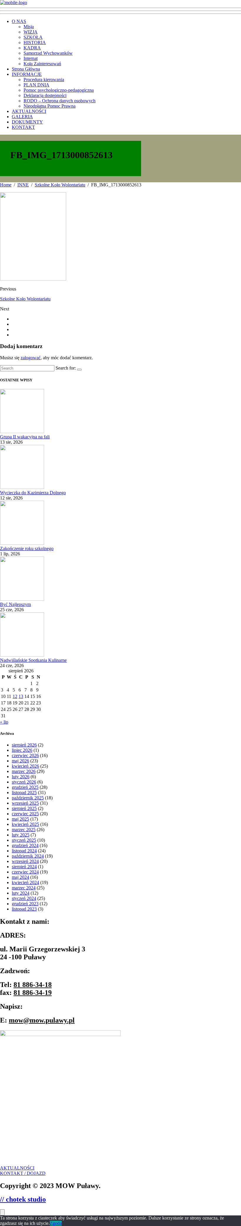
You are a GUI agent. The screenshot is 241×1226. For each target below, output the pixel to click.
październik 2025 (28, 797)
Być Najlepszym (15, 604)
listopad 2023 (24, 908)
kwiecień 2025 (25, 824)
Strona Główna (26, 68)
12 (15, 696)
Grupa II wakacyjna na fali (25, 436)
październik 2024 (28, 855)
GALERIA (22, 116)
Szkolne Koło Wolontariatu (25, 298)
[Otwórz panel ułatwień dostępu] (2, 1212)
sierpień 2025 (24, 808)
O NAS (19, 21)
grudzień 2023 (25, 903)
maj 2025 (20, 818)
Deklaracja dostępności (45, 95)
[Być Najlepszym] (22, 599)
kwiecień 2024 (25, 882)
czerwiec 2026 (25, 755)
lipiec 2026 (22, 750)
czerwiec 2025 (25, 813)
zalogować (31, 357)
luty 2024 (20, 893)
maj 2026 (20, 760)
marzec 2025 (24, 829)
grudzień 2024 (25, 845)
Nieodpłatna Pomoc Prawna (50, 105)
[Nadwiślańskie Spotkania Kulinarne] (22, 654)
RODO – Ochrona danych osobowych (60, 100)
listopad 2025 (24, 792)
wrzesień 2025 (25, 803)
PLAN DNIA (36, 84)
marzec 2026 (24, 771)
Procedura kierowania (44, 79)
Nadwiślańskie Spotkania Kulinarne (33, 660)
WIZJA (31, 31)
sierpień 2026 (24, 744)
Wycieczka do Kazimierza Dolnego (33, 492)
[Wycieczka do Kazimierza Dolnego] (22, 487)
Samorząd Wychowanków (48, 53)
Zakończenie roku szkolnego (26, 548)
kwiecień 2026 (25, 766)
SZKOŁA (33, 37)
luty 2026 (20, 776)
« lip (4, 721)
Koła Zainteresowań (42, 63)
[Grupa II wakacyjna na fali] (22, 431)
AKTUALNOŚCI (29, 111)
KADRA (32, 47)
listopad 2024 (24, 850)
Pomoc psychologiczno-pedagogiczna (59, 90)
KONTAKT (23, 127)
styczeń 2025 (24, 840)
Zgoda (56, 1223)
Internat (31, 58)
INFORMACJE (27, 74)
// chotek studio (23, 1199)
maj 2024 (20, 877)
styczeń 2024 (24, 898)
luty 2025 (20, 834)
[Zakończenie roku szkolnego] (22, 543)
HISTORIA (35, 42)
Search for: (66, 367)
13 (21, 696)
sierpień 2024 (24, 866)
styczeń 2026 (24, 781)
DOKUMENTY (27, 121)
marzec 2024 (24, 887)
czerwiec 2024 (25, 871)
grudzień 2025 (25, 787)
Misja (29, 26)
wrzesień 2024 (25, 861)
